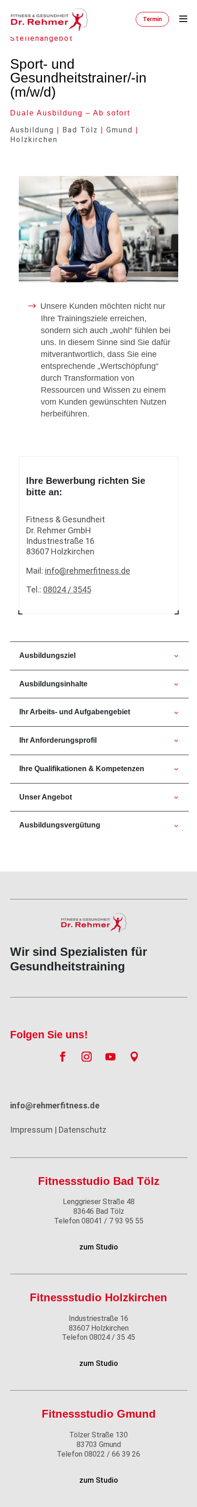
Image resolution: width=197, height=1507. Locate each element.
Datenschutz (82, 1129)
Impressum (31, 1129)
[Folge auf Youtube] (110, 1057)
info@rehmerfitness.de (87, 570)
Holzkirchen (34, 139)
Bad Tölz (80, 130)
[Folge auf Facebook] (63, 1057)
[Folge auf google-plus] (134, 1057)
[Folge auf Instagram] (87, 1057)
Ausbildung (32, 130)
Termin (152, 19)
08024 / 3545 (67, 589)
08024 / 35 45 (98, 1337)
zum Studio (98, 1247)
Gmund (119, 130)
